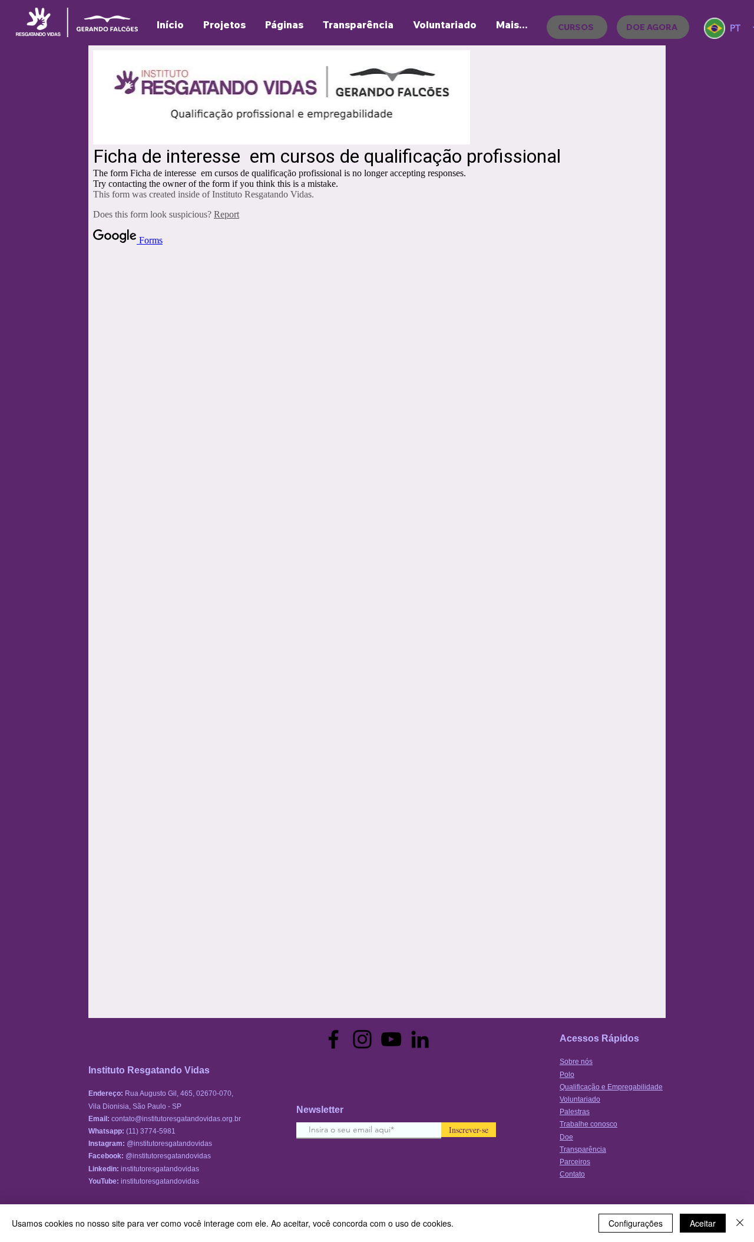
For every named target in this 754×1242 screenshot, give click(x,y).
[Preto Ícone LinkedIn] (420, 1039)
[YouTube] (391, 1039)
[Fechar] (740, 1223)
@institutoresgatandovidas (169, 1143)
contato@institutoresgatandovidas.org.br (176, 1119)
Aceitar (703, 1223)
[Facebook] (333, 1039)
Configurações (636, 1223)
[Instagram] (362, 1039)
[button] (284, 24)
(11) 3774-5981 (151, 1131)
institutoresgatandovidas (160, 1169)
